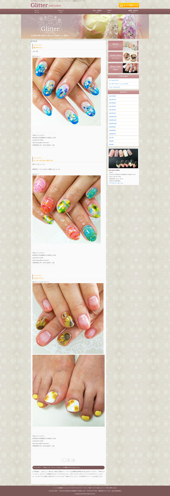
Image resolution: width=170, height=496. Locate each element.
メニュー (61, 11)
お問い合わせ (133, 11)
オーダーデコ (73, 11)
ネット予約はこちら (129, 5)
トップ (37, 11)
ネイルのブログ (114, 80)
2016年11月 (112, 120)
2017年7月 (112, 99)
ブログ (109, 11)
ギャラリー (85, 11)
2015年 (111, 144)
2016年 (111, 141)
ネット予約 (121, 11)
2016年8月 (112, 130)
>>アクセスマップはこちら (116, 183)
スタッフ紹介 (97, 11)
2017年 (111, 137)
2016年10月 (113, 123)
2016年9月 (112, 127)
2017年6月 (112, 103)
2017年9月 (112, 96)
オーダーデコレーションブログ (118, 84)
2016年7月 (112, 134)
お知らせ (99, 488)
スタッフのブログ (114, 87)
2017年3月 (112, 106)
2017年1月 (112, 113)
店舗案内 (49, 11)
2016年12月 (113, 116)
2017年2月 (112, 110)
